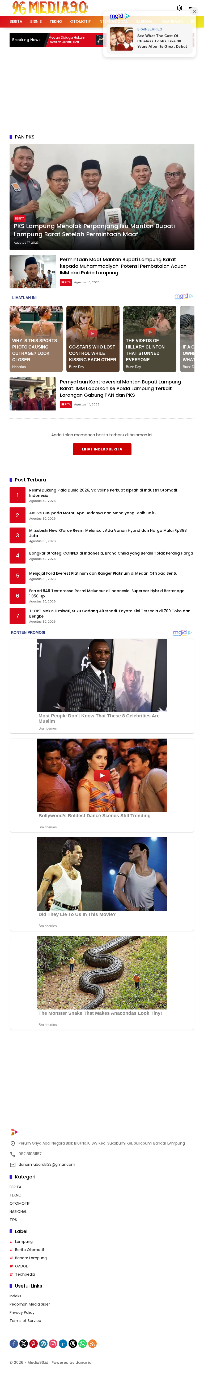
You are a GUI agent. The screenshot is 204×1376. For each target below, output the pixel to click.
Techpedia (25, 1274)
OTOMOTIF (20, 1203)
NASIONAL (18, 1211)
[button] (179, 8)
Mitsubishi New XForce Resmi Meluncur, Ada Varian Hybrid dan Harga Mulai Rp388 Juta (108, 533)
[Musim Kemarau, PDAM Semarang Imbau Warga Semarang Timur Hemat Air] (73, 40)
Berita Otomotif (29, 1249)
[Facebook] (14, 1343)
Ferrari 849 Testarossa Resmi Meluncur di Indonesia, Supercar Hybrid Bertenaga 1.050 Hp (107, 593)
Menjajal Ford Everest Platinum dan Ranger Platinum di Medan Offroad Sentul (103, 573)
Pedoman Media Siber (30, 1304)
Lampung (24, 1241)
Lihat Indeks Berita (102, 449)
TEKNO (16, 1195)
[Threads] (73, 1343)
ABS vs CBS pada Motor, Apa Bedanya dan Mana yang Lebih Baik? (92, 513)
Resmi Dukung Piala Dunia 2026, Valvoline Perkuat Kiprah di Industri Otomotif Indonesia (103, 493)
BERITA (19, 218)
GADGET (22, 1266)
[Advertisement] (107, 89)
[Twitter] (23, 1343)
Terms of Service (25, 1320)
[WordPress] (43, 1343)
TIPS (13, 1219)
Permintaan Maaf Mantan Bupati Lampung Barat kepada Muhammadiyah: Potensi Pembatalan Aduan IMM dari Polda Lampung (123, 266)
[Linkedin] (63, 1343)
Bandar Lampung (31, 1258)
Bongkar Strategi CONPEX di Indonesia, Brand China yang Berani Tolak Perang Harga (111, 553)
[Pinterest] (33, 1343)
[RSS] (92, 1343)
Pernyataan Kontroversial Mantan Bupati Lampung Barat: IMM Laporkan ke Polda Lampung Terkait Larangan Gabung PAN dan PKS (120, 388)
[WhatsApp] (82, 1343)
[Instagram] (53, 1343)
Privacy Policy (22, 1312)
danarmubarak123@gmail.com (47, 1164)
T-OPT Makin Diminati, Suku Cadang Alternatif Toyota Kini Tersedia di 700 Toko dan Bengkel (109, 614)
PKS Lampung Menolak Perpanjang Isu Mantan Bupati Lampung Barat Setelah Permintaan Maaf (94, 230)
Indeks (15, 1296)
